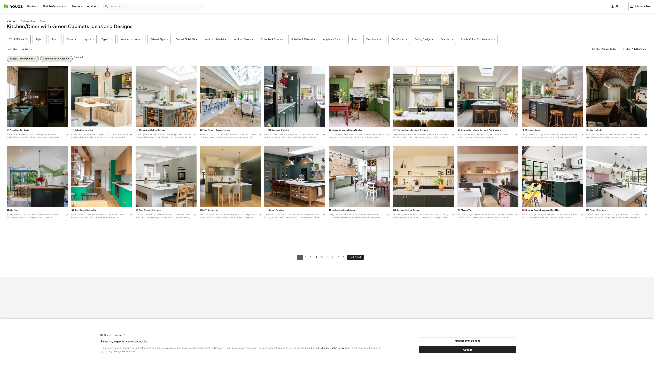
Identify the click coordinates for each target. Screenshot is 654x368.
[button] (18, 39)
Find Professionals (54, 6)
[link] (11, 21)
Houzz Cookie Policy (333, 348)
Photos (31, 6)
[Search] (106, 6)
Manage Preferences (467, 340)
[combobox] (153, 6)
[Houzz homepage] (13, 6)
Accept (467, 349)
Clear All (78, 57)
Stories (76, 6)
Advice (91, 6)
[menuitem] (33, 6)
